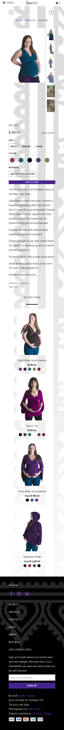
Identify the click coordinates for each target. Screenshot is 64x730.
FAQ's (12, 627)
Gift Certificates (20, 649)
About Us (15, 612)
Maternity (24, 283)
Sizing (13, 634)
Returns (14, 642)
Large (38, 146)
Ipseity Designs (26, 695)
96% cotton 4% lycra (22, 174)
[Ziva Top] (27, 55)
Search (13, 604)
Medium (26, 146)
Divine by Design (42, 713)
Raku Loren (34, 709)
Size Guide (47, 132)
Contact (14, 619)
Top (15, 287)
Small (13, 146)
